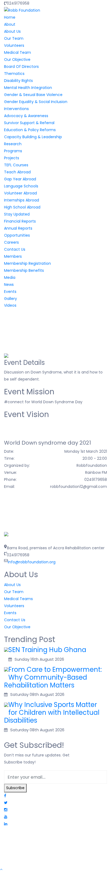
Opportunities (17, 235)
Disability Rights (18, 80)
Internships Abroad (21, 200)
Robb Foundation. (54, 839)
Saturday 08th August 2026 (37, 694)
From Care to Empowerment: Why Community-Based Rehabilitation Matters (53, 677)
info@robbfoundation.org (32, 562)
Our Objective (17, 59)
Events (10, 291)
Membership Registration (27, 263)
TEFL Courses (16, 165)
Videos (10, 305)
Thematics (14, 73)
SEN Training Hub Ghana (47, 649)
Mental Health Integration (28, 87)
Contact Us (14, 249)
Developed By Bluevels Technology (36, 858)
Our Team (13, 38)
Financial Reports (20, 221)
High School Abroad (22, 207)
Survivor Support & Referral (29, 122)
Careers (11, 242)
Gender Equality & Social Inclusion (35, 101)
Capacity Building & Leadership (33, 137)
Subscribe (15, 788)
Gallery (10, 298)
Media (9, 277)
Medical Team (17, 52)
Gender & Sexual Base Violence (33, 94)
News (9, 284)
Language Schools (21, 186)
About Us (12, 31)
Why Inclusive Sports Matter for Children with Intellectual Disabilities (51, 712)
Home (9, 17)
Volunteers (14, 45)
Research (13, 144)
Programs (13, 151)
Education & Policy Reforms (30, 130)
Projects (11, 158)
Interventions (16, 108)
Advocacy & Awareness (26, 115)
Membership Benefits (24, 270)
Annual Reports (18, 228)
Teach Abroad (17, 172)
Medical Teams (18, 598)
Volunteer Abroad (20, 193)
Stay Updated (17, 214)
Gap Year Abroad (20, 179)
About (9, 24)
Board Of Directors (21, 66)
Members (13, 256)
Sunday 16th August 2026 (39, 659)
